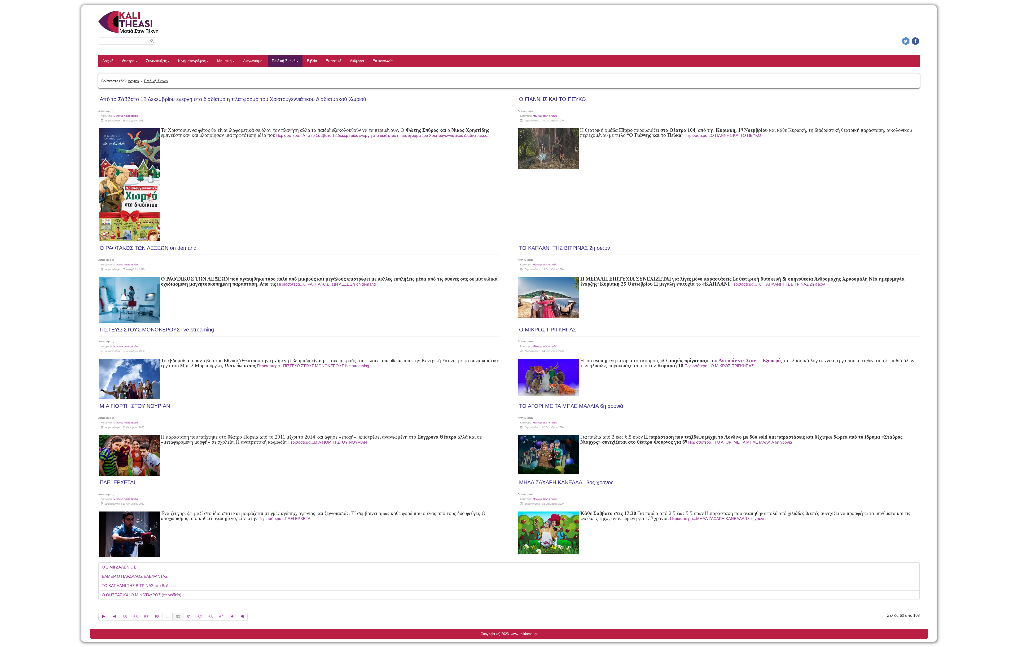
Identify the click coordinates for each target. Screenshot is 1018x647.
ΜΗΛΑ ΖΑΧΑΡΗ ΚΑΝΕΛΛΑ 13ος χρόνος (566, 482)
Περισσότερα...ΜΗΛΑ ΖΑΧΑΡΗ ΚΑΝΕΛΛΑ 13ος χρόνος (718, 518)
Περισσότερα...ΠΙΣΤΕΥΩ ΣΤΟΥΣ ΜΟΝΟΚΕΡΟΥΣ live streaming (313, 366)
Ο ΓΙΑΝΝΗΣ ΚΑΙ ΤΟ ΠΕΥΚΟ (552, 99)
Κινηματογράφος (192, 61)
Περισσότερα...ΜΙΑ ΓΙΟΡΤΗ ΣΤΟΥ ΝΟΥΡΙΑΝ (327, 442)
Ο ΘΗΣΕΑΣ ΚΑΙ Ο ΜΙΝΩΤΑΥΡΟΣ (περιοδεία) (141, 595)
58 (157, 616)
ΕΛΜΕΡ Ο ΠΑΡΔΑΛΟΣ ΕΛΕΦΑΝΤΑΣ (135, 576)
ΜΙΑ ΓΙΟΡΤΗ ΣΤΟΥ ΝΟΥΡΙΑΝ (135, 406)
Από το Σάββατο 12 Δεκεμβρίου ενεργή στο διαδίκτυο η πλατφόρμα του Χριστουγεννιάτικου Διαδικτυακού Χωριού (233, 99)
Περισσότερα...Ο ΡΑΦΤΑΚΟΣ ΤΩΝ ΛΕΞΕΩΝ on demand (326, 284)
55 (124, 616)
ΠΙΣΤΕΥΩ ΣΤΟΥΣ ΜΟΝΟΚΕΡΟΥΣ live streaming (157, 330)
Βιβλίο (312, 61)
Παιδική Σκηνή (284, 61)
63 (210, 616)
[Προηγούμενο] (114, 616)
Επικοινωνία (382, 61)
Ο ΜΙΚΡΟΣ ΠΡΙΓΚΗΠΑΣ (547, 330)
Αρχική (107, 61)
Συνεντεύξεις (156, 61)
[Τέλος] (242, 616)
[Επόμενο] (232, 616)
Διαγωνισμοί (253, 61)
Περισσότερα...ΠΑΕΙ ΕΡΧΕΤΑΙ (284, 518)
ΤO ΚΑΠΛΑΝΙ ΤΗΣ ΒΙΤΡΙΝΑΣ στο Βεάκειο (138, 585)
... (167, 616)
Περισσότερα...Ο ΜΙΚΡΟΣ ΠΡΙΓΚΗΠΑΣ (719, 366)
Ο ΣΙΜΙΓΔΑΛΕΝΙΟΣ (119, 567)
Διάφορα (357, 61)
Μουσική (224, 61)
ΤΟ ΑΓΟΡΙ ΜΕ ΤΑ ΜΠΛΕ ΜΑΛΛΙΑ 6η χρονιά (571, 406)
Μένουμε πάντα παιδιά (125, 116)
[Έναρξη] (103, 616)
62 (200, 616)
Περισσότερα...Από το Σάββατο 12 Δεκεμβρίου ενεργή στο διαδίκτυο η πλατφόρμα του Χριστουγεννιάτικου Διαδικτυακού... (383, 135)
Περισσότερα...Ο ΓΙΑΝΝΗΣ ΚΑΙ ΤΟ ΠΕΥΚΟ (722, 135)
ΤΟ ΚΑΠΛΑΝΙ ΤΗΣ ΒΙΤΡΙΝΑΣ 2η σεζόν (564, 248)
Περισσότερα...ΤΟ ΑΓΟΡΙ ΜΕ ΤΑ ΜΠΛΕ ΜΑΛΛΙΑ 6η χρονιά (740, 442)
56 (135, 616)
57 (146, 616)
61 (189, 616)
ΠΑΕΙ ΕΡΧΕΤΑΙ (117, 482)
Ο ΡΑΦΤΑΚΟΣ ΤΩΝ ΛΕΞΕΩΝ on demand (148, 248)
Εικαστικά (333, 61)
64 (221, 616)
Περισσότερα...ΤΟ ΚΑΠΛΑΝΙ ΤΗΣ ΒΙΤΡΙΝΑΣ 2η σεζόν (778, 284)
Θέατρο (128, 61)
